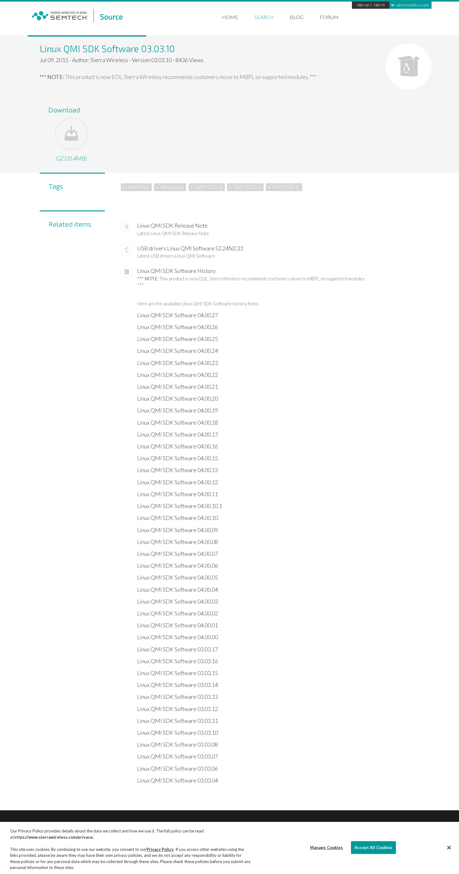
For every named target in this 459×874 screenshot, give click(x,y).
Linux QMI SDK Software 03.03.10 (177, 732)
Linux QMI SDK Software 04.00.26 (177, 327)
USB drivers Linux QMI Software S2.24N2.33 (190, 248)
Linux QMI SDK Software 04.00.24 (177, 351)
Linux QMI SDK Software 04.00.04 (177, 589)
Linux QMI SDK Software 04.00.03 (177, 601)
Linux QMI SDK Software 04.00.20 (177, 398)
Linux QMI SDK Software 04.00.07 (177, 554)
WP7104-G (286, 187)
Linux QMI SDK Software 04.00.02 (177, 613)
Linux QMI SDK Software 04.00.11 (177, 494)
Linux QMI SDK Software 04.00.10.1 (179, 506)
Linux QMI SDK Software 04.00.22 (177, 375)
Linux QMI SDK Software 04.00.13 (177, 470)
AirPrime (138, 187)
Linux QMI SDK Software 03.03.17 (177, 649)
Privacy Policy (160, 849)
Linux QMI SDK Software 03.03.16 (177, 661)
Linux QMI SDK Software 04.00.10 (177, 518)
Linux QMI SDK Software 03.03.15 (177, 673)
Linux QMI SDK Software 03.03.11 (177, 721)
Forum (329, 17)
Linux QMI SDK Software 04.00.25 (177, 339)
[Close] (449, 847)
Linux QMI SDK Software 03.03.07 (177, 756)
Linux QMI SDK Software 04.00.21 (177, 386)
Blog (297, 17)
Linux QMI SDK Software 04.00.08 (177, 542)
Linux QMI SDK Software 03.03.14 (177, 685)
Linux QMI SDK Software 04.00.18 (177, 422)
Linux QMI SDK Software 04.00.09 (177, 530)
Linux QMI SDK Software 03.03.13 (177, 697)
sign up (363, 5)
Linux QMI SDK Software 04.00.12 (177, 482)
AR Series (172, 187)
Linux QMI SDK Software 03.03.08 (177, 744)
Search (264, 17)
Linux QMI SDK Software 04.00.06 (177, 565)
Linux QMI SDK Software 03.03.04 (177, 780)
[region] (229, 848)
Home (230, 17)
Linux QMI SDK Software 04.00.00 (177, 637)
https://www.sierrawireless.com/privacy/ (53, 837)
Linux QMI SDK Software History (176, 271)
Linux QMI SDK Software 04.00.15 (177, 458)
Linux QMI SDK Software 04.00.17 (177, 434)
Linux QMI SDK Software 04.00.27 (177, 315)
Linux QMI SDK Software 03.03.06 (177, 768)
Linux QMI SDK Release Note (172, 225)
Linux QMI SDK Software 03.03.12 (177, 709)
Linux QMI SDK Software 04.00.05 (177, 577)
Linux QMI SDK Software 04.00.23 (177, 363)
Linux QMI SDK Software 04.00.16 (177, 446)
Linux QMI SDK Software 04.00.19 (177, 410)
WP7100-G (209, 187)
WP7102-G (247, 187)
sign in (379, 5)
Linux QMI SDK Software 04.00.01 (177, 625)
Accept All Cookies (373, 847)
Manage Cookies (326, 847)
